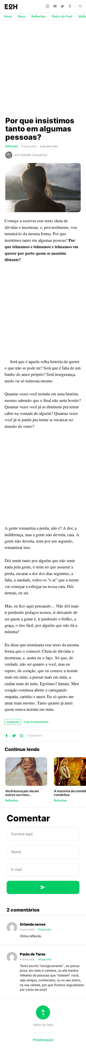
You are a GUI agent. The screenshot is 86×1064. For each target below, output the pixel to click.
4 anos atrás (28, 959)
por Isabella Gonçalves (31, 155)
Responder (44, 929)
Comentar (12, 722)
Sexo (21, 16)
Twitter (63, 6)
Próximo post (43, 1040)
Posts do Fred (62, 16)
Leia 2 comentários (36, 722)
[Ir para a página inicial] (11, 6)
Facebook (70, 6)
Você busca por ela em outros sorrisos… (22, 793)
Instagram (48, 6)
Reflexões (38, 16)
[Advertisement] (43, 68)
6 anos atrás (28, 929)
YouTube (55, 6)
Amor (8, 16)
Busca (78, 6)
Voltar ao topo (43, 1024)
